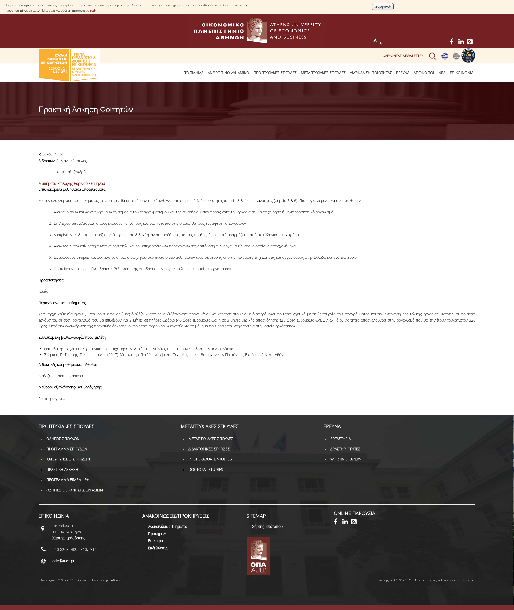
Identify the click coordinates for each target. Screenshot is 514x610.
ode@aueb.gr (63, 560)
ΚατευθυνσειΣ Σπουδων (68, 459)
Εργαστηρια (340, 438)
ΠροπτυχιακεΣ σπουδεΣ (275, 72)
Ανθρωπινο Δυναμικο (228, 72)
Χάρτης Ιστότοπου (267, 526)
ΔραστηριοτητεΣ (345, 448)
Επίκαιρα (155, 540)
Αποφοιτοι (424, 72)
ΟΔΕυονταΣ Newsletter (403, 55)
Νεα (442, 72)
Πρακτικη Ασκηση (62, 469)
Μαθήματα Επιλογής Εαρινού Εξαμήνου (72, 183)
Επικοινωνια (461, 72)
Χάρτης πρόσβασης (68, 537)
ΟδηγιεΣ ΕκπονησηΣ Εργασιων (74, 490)
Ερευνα (402, 72)
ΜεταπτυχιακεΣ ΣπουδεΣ (323, 72)
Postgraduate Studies (210, 459)
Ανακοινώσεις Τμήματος (168, 526)
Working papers (345, 459)
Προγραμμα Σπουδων (66, 448)
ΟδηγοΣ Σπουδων (63, 438)
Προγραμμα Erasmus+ (67, 479)
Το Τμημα (193, 72)
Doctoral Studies (205, 469)
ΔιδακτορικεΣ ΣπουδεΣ (209, 448)
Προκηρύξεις (158, 533)
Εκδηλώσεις (158, 547)
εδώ (93, 10)
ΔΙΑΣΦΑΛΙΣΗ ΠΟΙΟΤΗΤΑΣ (371, 72)
